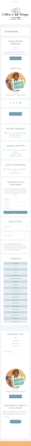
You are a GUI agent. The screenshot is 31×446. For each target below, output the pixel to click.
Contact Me (15, 396)
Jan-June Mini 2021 (15, 290)
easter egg (15, 284)
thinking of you (15, 318)
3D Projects (15, 263)
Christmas (15, 281)
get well (15, 287)
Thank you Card (15, 315)
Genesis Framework (24, 443)
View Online (12, 137)
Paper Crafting (15, 303)
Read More (15, 58)
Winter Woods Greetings (15, 42)
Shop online (15, 113)
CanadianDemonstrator (15, 278)
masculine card (15, 297)
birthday (16, 269)
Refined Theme (14, 443)
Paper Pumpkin (15, 306)
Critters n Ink (15, 14)
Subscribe (15, 421)
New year (15, 300)
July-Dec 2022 (15, 294)
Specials (16, 312)
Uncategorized (15, 321)
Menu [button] (16, 1)
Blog (15, 272)
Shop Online (19, 137)
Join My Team (15, 346)
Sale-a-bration (15, 309)
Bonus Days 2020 (15, 275)
